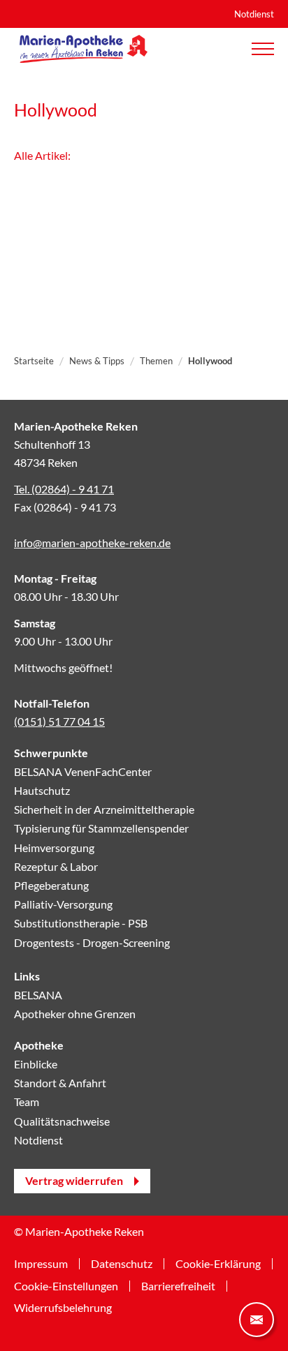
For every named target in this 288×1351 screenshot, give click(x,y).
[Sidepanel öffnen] (256, 1319)
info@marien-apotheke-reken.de (92, 542)
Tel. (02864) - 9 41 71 (64, 488)
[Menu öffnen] (263, 49)
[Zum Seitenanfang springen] (31, 1319)
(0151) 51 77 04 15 (59, 721)
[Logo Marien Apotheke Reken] (83, 49)
